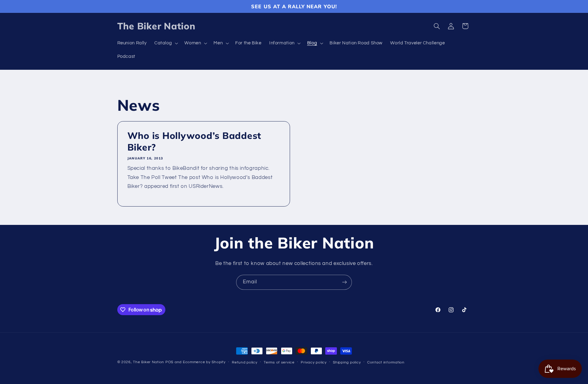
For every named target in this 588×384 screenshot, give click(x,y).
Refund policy (245, 362)
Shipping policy (347, 362)
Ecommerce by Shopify (204, 362)
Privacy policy (313, 362)
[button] (165, 43)
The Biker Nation (148, 362)
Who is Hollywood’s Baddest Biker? (194, 141)
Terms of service (279, 362)
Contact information (386, 362)
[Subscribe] (344, 282)
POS (169, 362)
